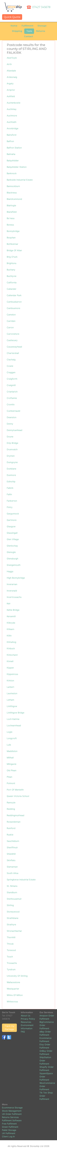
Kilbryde (11, 622)
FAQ (23, 1031)
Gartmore (11, 520)
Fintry (9, 507)
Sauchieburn (13, 841)
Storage (42, 25)
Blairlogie (11, 205)
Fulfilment (27, 25)
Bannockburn (13, 186)
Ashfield (11, 96)
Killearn (10, 629)
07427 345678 (41, 7)
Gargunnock (13, 513)
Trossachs (12, 963)
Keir (8, 603)
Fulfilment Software (11, 1120)
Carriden (11, 321)
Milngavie (11, 764)
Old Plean (11, 770)
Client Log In (8, 1136)
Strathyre (11, 924)
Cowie (10, 366)
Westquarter (13, 988)
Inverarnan (12, 584)
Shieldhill (11, 854)
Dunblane (11, 468)
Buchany (11, 269)
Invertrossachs (14, 597)
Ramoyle (11, 802)
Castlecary (12, 340)
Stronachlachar (14, 931)
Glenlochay (12, 545)
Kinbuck (11, 648)
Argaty (10, 83)
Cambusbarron (14, 301)
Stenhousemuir (14, 898)
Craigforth (12, 378)
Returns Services (10, 1117)
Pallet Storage (9, 1130)
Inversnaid (12, 590)
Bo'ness (10, 218)
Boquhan (11, 237)
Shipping (17, 31)
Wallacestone (13, 982)
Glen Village (13, 539)
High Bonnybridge (16, 577)
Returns (40, 31)
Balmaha (11, 154)
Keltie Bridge (13, 610)
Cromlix (11, 404)
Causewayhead (14, 346)
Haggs (10, 571)
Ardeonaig (12, 77)
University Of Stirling (17, 976)
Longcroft (12, 738)
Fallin (9, 494)
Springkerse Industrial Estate (21, 879)
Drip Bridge (12, 443)
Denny (10, 423)
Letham (10, 699)
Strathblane (12, 918)
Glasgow (11, 526)
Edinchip (11, 481)
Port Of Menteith (15, 789)
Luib (9, 744)
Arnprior (11, 90)
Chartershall (13, 353)
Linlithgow (12, 706)
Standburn (12, 892)
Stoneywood (13, 911)
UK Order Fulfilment (12, 1114)
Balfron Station (14, 147)
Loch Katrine (13, 719)
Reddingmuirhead (15, 815)
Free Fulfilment (9, 1123)
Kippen (10, 667)
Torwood (11, 950)
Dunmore (11, 475)
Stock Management (11, 1110)
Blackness (12, 192)
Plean (9, 776)
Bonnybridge (13, 231)
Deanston (11, 417)
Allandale (11, 70)
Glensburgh (12, 558)
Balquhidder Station (17, 167)
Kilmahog (11, 642)
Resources (26, 1022)
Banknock (12, 173)
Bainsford (11, 134)
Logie (9, 732)
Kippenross (12, 674)
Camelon (11, 314)
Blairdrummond (14, 199)
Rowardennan (13, 821)
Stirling (10, 905)
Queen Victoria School (18, 796)
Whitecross (12, 1001)
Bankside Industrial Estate (20, 179)
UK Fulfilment (8, 1133)
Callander (11, 289)
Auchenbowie (13, 102)
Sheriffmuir (12, 847)
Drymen (11, 455)
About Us (25, 1015)
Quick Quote (12, 17)
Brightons (11, 263)
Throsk (10, 943)
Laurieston (12, 693)
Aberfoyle (12, 57)
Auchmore (12, 115)
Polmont (11, 783)
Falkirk (10, 488)
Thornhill (11, 937)
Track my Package (9, 1028)
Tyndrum (11, 969)
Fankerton (12, 500)
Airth (9, 64)
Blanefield (12, 212)
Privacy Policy (28, 1018)
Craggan (11, 372)
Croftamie (12, 398)
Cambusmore (13, 308)
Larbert (10, 687)
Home (14, 25)
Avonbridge (12, 128)
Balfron (10, 141)
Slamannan (12, 866)
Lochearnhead (14, 725)
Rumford (11, 828)
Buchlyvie (11, 276)
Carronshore (13, 334)
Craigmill (11, 385)
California (11, 282)
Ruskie (10, 834)
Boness (10, 224)
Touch (10, 956)
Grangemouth (13, 565)
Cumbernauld (13, 411)
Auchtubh (11, 122)
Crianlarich (12, 391)
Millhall (10, 757)
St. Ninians (12, 886)
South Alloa (12, 873)
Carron (10, 327)
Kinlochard (12, 655)
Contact (28, 36)
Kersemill (11, 616)
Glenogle (11, 552)
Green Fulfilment (10, 1127)
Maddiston (12, 751)
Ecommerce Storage (12, 1107)
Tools (29, 31)
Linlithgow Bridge (15, 712)
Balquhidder (13, 160)
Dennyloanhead (14, 430)
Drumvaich (12, 449)
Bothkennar (12, 244)
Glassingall (12, 533)
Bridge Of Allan (14, 250)
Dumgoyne (12, 462)
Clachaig (11, 359)
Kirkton (10, 680)
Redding (11, 809)
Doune (10, 436)
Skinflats (11, 860)
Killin (9, 635)
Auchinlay (11, 109)
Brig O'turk (12, 256)
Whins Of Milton (15, 995)
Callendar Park (14, 295)
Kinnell (10, 661)
